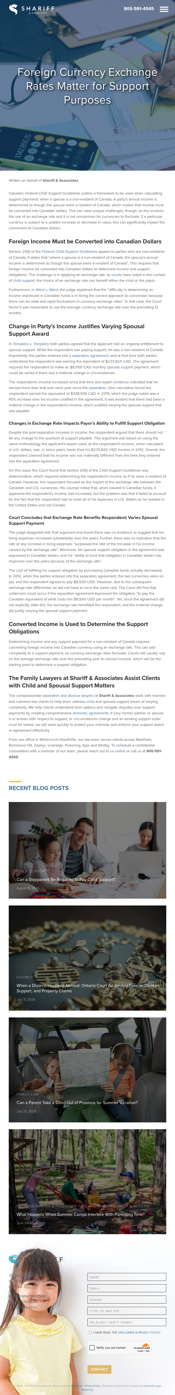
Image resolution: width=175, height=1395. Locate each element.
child (90, 701)
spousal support (120, 367)
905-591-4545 (139, 8)
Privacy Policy (149, 1332)
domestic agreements (91, 713)
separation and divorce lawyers (68, 695)
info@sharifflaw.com (29, 1296)
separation (97, 387)
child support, (24, 280)
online (120, 751)
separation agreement (90, 355)
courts (116, 274)
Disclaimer (126, 1332)
